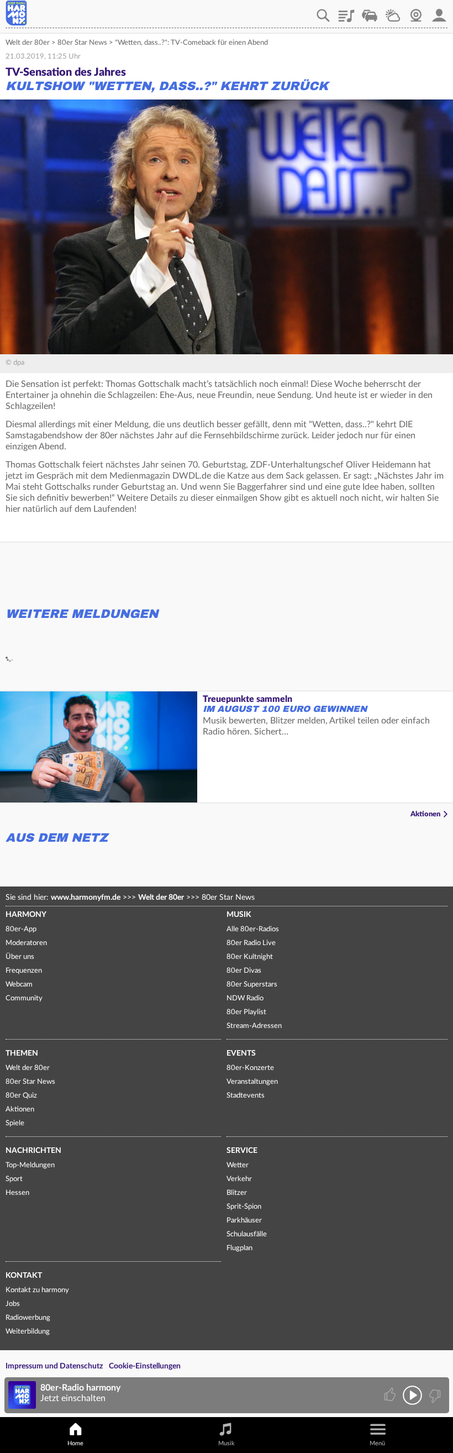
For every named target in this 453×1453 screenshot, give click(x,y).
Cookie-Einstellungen (145, 1366)
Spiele (15, 1123)
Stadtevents (246, 1095)
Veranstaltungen (252, 1081)
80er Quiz (21, 1095)
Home (75, 1443)
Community (24, 998)
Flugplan (239, 1248)
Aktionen (425, 814)
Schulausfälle (247, 1234)
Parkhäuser (244, 1220)
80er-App (21, 929)
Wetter (392, 11)
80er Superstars (252, 984)
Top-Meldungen (30, 1165)
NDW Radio (245, 998)
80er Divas (244, 970)
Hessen (17, 1193)
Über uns (20, 957)
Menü (377, 1443)
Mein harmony (439, 11)
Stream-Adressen (254, 1026)
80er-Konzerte (250, 1068)
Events (241, 1053)
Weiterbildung (28, 1331)
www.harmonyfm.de (85, 897)
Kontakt (24, 1275)
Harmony (26, 915)
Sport (14, 1179)
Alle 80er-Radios (253, 929)
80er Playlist (246, 1012)
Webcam (416, 11)
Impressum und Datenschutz (54, 1366)
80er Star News (82, 42)
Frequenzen (24, 970)
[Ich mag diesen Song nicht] (434, 1395)
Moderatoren (26, 943)
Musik (239, 915)
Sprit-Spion (244, 1206)
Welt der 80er (28, 42)
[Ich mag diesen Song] (391, 1395)
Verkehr (369, 11)
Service (242, 1151)
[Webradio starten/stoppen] (412, 1395)
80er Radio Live (251, 943)
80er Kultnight (250, 957)
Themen (22, 1053)
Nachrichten (33, 1151)
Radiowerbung (28, 1317)
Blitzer (237, 1193)
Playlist (346, 11)
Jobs (13, 1304)
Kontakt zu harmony (37, 1290)
